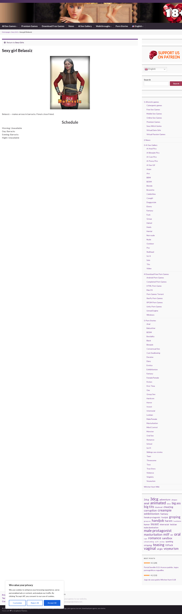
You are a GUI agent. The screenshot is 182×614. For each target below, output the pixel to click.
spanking (169, 541)
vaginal (150, 548)
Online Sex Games (154, 118)
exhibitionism (151, 513)
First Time (151, 386)
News (71, 26)
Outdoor (150, 243)
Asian (149, 169)
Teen (149, 456)
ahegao (174, 500)
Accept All (52, 603)
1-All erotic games (151, 102)
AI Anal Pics (152, 148)
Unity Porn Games (154, 306)
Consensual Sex (153, 349)
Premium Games (29, 26)
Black (149, 340)
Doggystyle (151, 202)
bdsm (169, 504)
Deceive (150, 357)
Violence (150, 473)
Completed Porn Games (157, 282)
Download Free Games (53, 26)
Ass (148, 173)
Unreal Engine (152, 311)
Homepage (6, 32)
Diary (149, 361)
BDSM (149, 181)
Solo (148, 260)
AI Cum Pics (152, 157)
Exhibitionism (152, 369)
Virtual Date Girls (154, 130)
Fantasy (150, 210)
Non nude (151, 235)
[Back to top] (176, 608)
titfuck (169, 545)
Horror (149, 402)
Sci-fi (149, 256)
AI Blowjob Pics (153, 153)
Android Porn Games (155, 277)
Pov (148, 248)
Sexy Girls (14, 32)
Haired (149, 223)
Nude (149, 239)
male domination (151, 527)
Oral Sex (150, 435)
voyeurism (171, 548)
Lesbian (150, 415)
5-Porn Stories (150, 320)
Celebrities (151, 194)
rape (145, 538)
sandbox (167, 538)
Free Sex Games (153, 109)
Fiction (149, 382)
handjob (158, 520)
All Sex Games (9, 26)
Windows (150, 315)
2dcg (146, 499)
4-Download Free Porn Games (156, 274)
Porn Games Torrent (155, 294)
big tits (149, 506)
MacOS (150, 290)
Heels (149, 227)
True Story (151, 468)
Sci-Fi (149, 448)
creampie (164, 510)
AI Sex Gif (151, 165)
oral (177, 534)
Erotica (149, 365)
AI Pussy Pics (152, 161)
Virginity (150, 477)
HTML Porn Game (154, 286)
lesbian (173, 524)
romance (154, 537)
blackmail (158, 507)
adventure (164, 499)
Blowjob (150, 345)
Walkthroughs (103, 26)
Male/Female (152, 419)
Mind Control (152, 427)
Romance (150, 440)
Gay (148, 390)
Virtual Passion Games (156, 134)
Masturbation (152, 423)
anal (146, 503)
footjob (164, 517)
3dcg (154, 498)
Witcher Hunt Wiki (151, 487)
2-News (147, 140)
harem (168, 520)
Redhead (150, 252)
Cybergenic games (154, 105)
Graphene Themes (20, 611)
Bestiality (150, 336)
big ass (176, 503)
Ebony (149, 206)
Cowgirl (150, 198)
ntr (171, 535)
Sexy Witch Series (154, 126)
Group (149, 219)
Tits (148, 264)
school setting (149, 542)
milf (166, 534)
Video (149, 268)
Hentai (149, 231)
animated (158, 502)
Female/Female (153, 378)
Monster (150, 431)
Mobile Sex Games (154, 114)
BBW (149, 177)
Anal (148, 324)
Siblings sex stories (155, 452)
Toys (149, 464)
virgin (160, 548)
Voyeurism (151, 481)
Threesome (151, 460)
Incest (149, 407)
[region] (34, 595)
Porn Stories (122, 26)
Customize (17, 603)
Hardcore (150, 398)
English (152, 69)
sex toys (162, 542)
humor (147, 524)
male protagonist (158, 530)
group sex (147, 521)
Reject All (35, 603)
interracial (164, 524)
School (149, 444)
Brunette (150, 190)
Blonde (149, 186)
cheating (168, 506)
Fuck (148, 215)
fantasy (164, 513)
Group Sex (151, 394)
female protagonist (152, 517)
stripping (148, 545)
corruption (150, 510)
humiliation (177, 521)
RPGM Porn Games (155, 302)
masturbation (153, 534)
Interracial (151, 411)
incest (155, 524)
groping (174, 516)
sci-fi (156, 542)
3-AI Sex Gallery (150, 145)
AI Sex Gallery (85, 26)
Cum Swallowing (153, 353)
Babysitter (151, 328)
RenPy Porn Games (155, 298)
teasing (158, 544)
